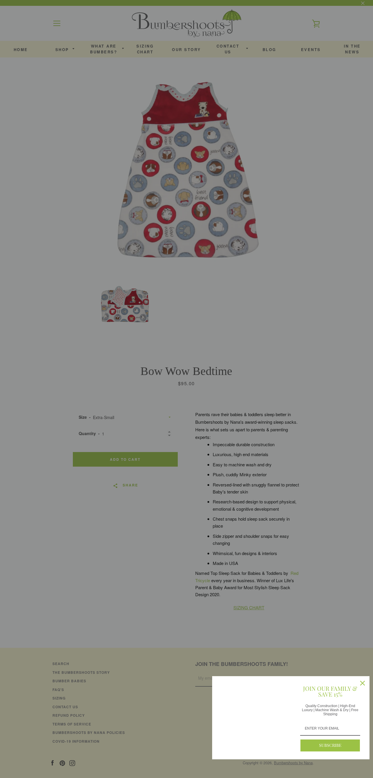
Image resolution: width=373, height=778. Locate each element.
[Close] (363, 683)
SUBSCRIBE (330, 745)
